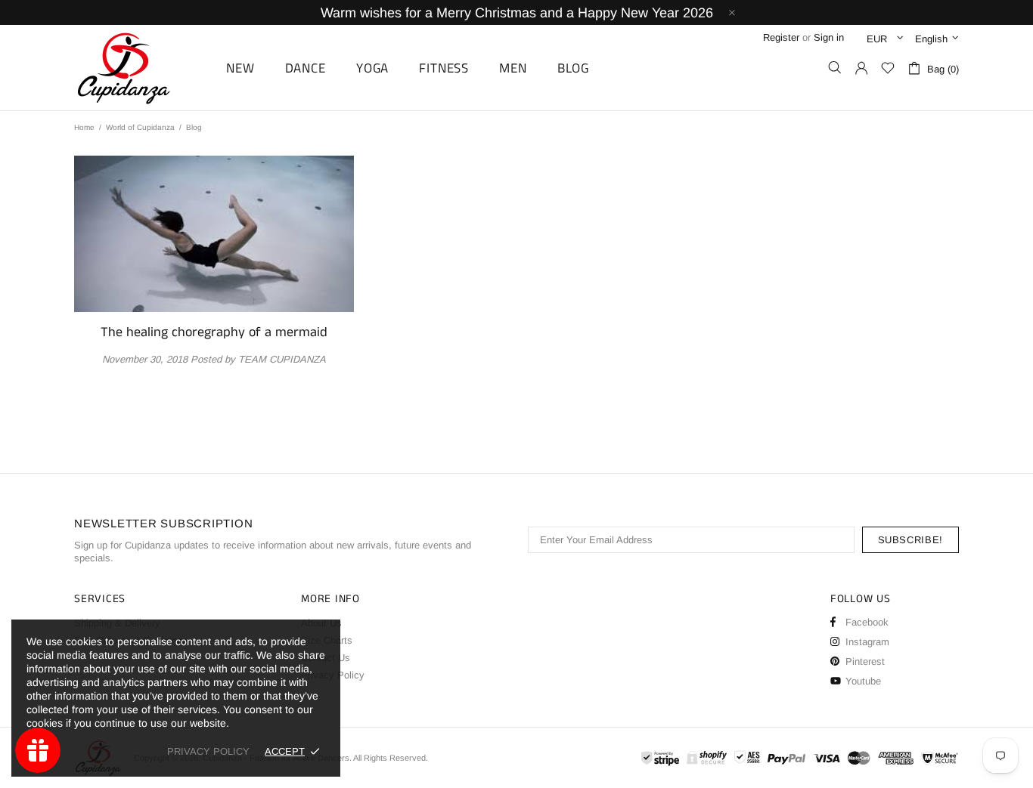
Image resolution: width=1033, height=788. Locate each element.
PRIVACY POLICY (208, 751)
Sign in (829, 37)
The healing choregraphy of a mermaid (214, 332)
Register (781, 37)
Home (84, 127)
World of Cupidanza (140, 127)
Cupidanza (140, 67)
